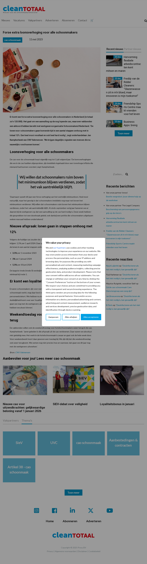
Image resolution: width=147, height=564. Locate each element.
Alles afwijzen (71, 317)
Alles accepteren (91, 317)
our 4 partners (59, 247)
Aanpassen (53, 317)
